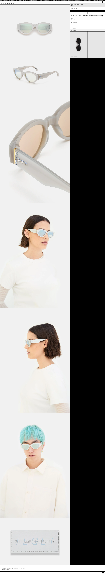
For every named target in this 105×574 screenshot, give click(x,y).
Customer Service (9, 568)
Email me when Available (88, 10)
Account (2, 568)
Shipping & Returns (73, 28)
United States (20, 568)
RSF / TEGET (4, 3)
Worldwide (17, 568)
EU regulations (7, 569)
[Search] (4, 2)
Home (1, 3)
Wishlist (12, 568)
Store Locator (4, 568)
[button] (103, 2)
